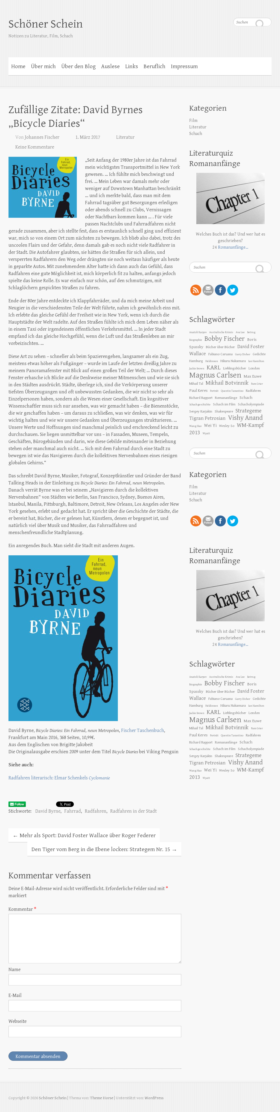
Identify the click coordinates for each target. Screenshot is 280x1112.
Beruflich (154, 66)
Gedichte (259, 354)
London (254, 368)
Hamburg (196, 361)
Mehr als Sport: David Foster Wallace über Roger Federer (84, 835)
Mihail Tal (196, 383)
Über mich (43, 66)
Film (193, 120)
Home (18, 66)
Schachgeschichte (200, 404)
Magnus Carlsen (215, 375)
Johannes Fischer (42, 137)
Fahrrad (72, 811)
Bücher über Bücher (220, 347)
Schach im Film (224, 404)
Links (131, 66)
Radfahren (95, 811)
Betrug (251, 332)
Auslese (110, 66)
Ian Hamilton (256, 361)
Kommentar (22, 909)
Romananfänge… (233, 247)
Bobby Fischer (225, 339)
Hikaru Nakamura (233, 361)
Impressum (184, 66)
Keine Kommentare (34, 147)
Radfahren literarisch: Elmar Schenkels (59, 778)
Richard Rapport (200, 398)
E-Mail (15, 995)
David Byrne (47, 811)
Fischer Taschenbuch (142, 730)
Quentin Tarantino (232, 391)
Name (14, 969)
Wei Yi (210, 425)
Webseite (17, 1021)
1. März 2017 (87, 137)
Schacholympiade (251, 404)
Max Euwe (252, 376)
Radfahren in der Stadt (133, 811)
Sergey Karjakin (200, 411)
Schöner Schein (45, 24)
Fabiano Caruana (220, 354)
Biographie (195, 340)
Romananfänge (226, 398)
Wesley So (226, 426)
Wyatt (206, 433)
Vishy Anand (245, 418)
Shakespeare (224, 411)
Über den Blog (78, 66)
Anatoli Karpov (198, 332)
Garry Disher (242, 354)
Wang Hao (195, 426)
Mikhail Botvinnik (227, 383)
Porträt (214, 391)
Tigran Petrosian (207, 418)
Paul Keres (198, 390)
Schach (195, 133)
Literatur (125, 137)
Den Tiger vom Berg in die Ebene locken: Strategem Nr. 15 (104, 849)
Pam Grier (257, 383)
